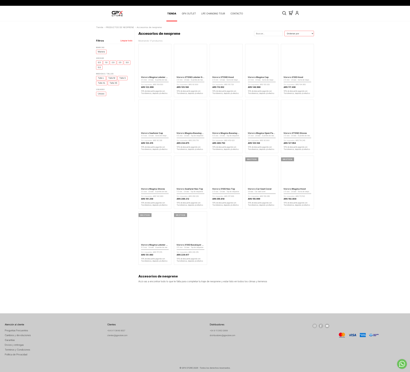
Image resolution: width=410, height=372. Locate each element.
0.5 (99, 62)
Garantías (10, 340)
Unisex (101, 93)
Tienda (99, 27)
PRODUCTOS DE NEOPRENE (120, 27)
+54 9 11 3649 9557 (116, 330)
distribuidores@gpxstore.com (222, 335)
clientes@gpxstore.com (117, 335)
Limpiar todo (126, 40)
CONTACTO (236, 13)
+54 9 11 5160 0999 (219, 330)
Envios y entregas (14, 344)
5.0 (99, 67)
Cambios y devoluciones (18, 335)
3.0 (127, 62)
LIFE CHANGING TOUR (213, 13)
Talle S (122, 78)
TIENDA (171, 13)
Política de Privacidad (16, 354)
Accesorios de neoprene (149, 27)
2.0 (113, 62)
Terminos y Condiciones (17, 349)
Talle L (101, 78)
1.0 (106, 62)
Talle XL (101, 83)
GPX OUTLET (189, 13)
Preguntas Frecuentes (16, 330)
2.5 (120, 62)
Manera (101, 51)
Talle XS (113, 83)
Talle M (111, 78)
